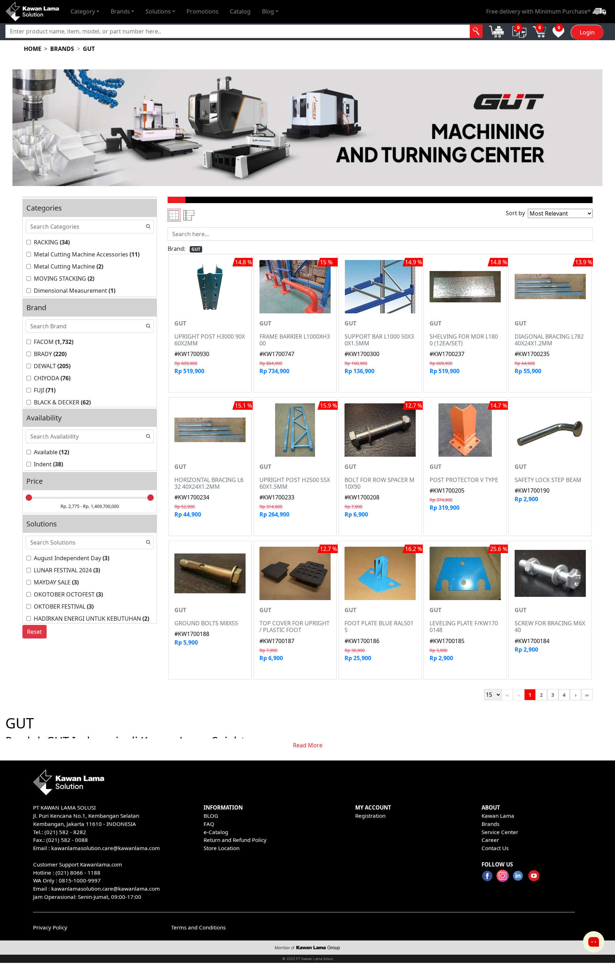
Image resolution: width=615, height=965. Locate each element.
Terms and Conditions (198, 927)
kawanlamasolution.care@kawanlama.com (105, 848)
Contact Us (495, 848)
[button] (85, 11)
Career (490, 839)
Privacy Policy (50, 927)
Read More (307, 745)
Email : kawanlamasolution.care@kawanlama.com (96, 888)
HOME (32, 49)
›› (587, 694)
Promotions (202, 11)
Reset (34, 632)
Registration (370, 815)
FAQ (209, 823)
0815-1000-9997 (80, 880)
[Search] (476, 31)
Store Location (222, 848)
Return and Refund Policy (235, 839)
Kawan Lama (498, 815)
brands (62, 49)
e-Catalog (216, 832)
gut (89, 49)
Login (587, 32)
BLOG (211, 815)
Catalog (240, 11)
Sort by (515, 213)
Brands (490, 823)
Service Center (500, 832)
